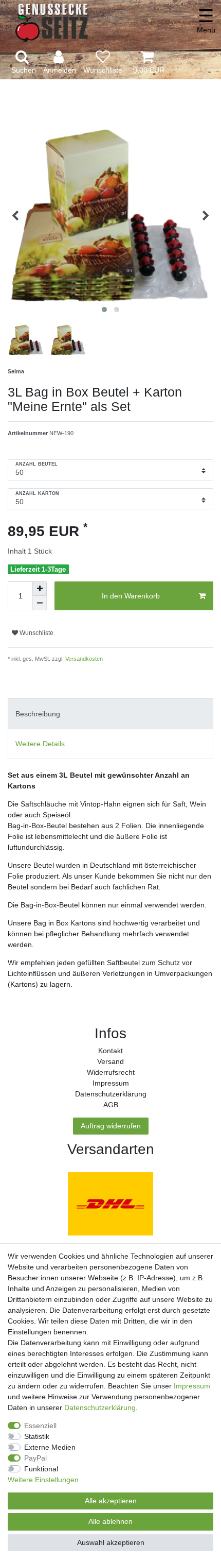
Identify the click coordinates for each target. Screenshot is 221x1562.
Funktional (41, 1469)
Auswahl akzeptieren (110, 1542)
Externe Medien (50, 1447)
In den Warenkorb (131, 596)
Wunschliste (35, 633)
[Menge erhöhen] (39, 588)
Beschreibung (37, 714)
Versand (110, 1061)
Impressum (111, 1083)
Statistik (36, 1436)
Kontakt (110, 1050)
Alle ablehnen (110, 1521)
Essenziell (40, 1425)
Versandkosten (83, 659)
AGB (110, 1105)
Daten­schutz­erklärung (110, 1094)
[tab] (110, 713)
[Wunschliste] (103, 62)
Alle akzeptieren (111, 1501)
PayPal (35, 1458)
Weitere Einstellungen (43, 1479)
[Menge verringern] (39, 603)
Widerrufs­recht (111, 1072)
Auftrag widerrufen (111, 1126)
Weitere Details (40, 744)
